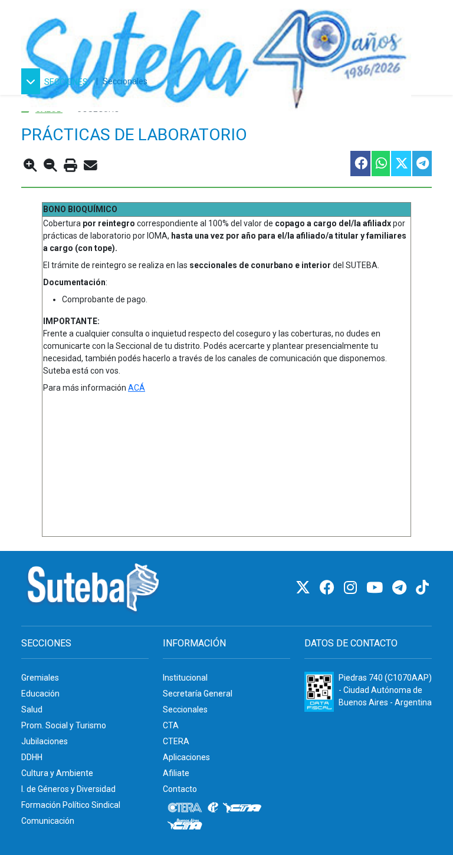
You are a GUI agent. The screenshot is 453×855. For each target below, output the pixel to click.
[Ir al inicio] (216, 55)
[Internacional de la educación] (213, 808)
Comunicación (47, 821)
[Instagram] (352, 587)
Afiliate (176, 773)
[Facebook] (329, 587)
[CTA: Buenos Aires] (187, 825)
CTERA (176, 741)
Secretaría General (197, 693)
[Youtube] (376, 587)
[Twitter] (305, 587)
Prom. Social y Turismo (63, 725)
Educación (40, 693)
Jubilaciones (44, 741)
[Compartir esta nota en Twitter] (400, 163)
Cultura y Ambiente (57, 773)
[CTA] (242, 808)
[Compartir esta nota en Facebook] (359, 163)
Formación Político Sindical (70, 805)
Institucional (185, 677)
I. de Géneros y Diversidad (68, 789)
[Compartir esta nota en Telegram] (421, 163)
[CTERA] (185, 808)
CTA (171, 725)
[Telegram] (401, 587)
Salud (31, 709)
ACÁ (136, 387)
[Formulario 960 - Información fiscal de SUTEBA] (319, 692)
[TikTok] (422, 587)
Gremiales (40, 677)
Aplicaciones (186, 757)
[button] (56, 81)
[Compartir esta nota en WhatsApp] (380, 163)
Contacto (180, 789)
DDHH (31, 757)
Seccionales (125, 81)
